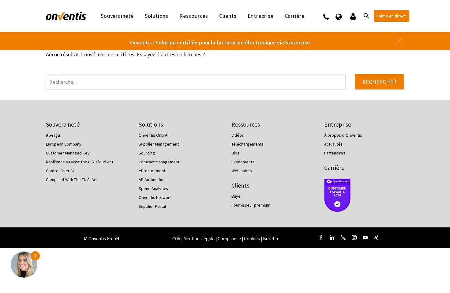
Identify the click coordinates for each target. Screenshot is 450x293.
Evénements (242, 162)
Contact (330, 16)
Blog (235, 153)
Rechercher (379, 82)
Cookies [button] (252, 239)
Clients (228, 16)
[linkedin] (332, 237)
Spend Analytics (153, 188)
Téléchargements (247, 144)
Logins (352, 16)
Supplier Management (159, 144)
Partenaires (334, 153)
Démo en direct (391, 16)
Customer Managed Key (68, 153)
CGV (176, 239)
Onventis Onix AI (153, 135)
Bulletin (270, 239)
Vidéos (237, 135)
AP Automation (152, 179)
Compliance (230, 239)
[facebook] (321, 237)
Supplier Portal (152, 206)
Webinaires (241, 170)
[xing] (376, 237)
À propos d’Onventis (343, 135)
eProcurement (152, 170)
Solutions (156, 16)
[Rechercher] (366, 16)
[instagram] (354, 237)
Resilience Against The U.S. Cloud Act (79, 162)
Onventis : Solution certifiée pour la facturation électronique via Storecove (220, 42)
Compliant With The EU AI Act (72, 179)
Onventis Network (155, 197)
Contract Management (159, 162)
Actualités (333, 144)
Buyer (236, 196)
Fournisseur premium (250, 205)
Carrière (334, 167)
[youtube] (365, 237)
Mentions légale (199, 239)
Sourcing (147, 153)
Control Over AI (60, 170)
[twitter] (343, 237)
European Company (63, 144)
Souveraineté (117, 16)
